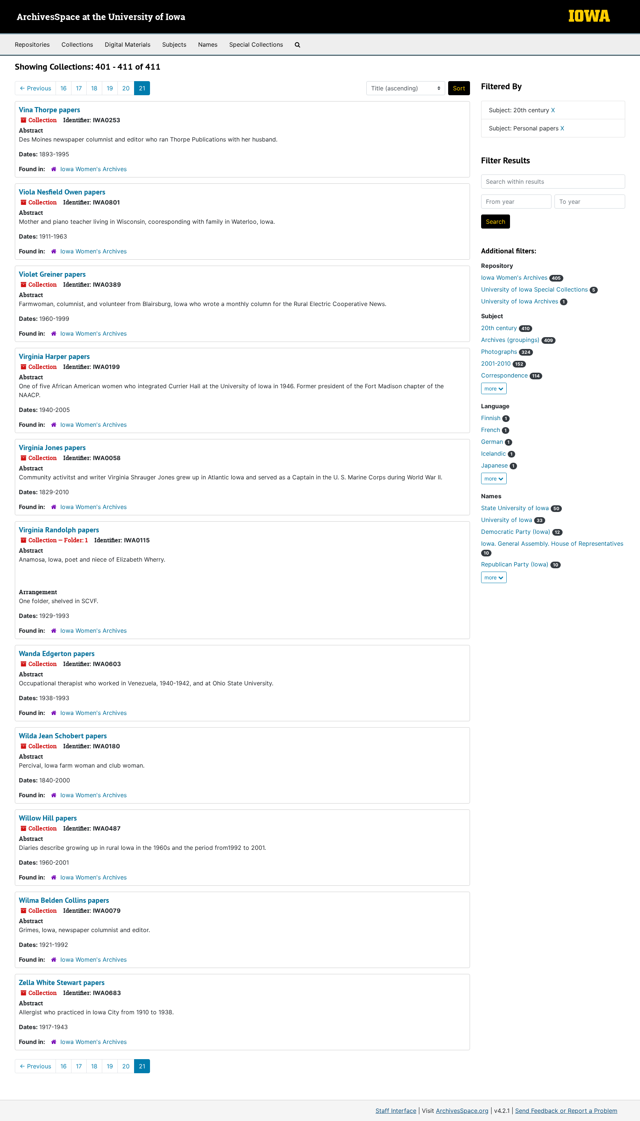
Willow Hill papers (48, 818)
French (494, 429)
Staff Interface (396, 1110)
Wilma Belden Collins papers (64, 900)
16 (63, 88)
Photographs (505, 351)
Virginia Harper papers (54, 356)
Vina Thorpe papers (49, 109)
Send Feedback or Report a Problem (566, 1110)
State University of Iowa (520, 508)
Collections (77, 44)
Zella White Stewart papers (61, 982)
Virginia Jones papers (52, 447)
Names (207, 44)
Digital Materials (127, 44)
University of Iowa (512, 519)
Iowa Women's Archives (93, 169)
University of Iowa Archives (523, 301)
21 (142, 88)
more (491, 388)
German (495, 441)
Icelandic (497, 453)
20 (126, 88)
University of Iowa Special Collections (538, 289)
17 (79, 88)
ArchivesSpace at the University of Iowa (101, 17)
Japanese (497, 465)
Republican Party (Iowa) (519, 564)
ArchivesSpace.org (462, 1110)
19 (110, 88)
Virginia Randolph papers (59, 530)
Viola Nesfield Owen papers (62, 192)
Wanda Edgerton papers (56, 653)
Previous (35, 88)
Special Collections (256, 44)
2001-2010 (502, 363)
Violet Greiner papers (52, 274)
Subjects (174, 44)
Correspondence (510, 375)
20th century (505, 328)
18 (94, 88)
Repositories (32, 44)
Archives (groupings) (517, 339)
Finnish (494, 418)
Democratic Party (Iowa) (520, 531)
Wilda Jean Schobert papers (63, 736)
